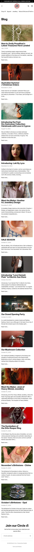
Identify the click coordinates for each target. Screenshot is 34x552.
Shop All (3, 11)
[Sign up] (30, 536)
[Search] (28, 6)
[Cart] (32, 6)
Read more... (4, 60)
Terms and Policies (17, 546)
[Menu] (2, 6)
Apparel (9, 11)
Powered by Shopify (22, 543)
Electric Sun (14, 543)
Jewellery (15, 11)
